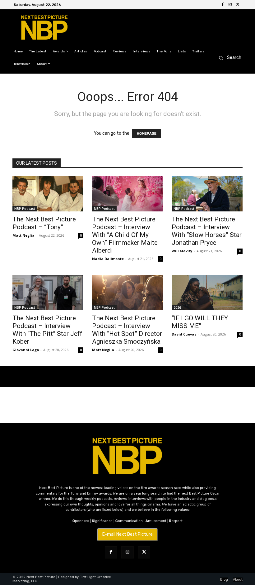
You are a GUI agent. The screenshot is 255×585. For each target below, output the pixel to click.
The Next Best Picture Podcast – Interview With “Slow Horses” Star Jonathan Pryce (207, 230)
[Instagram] (230, 4)
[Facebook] (222, 4)
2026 (177, 307)
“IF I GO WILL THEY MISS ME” (200, 322)
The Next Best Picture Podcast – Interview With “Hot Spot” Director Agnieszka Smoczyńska (127, 329)
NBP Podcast (24, 208)
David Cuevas (184, 334)
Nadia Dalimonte (108, 258)
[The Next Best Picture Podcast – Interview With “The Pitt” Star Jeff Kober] (47, 292)
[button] (228, 57)
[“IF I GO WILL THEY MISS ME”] (207, 292)
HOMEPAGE (146, 134)
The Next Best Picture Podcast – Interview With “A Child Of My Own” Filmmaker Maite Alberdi (125, 234)
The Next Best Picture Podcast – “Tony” (44, 223)
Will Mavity (182, 251)
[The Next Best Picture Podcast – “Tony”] (47, 193)
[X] (237, 4)
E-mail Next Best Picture (127, 534)
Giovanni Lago (25, 349)
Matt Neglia (23, 235)
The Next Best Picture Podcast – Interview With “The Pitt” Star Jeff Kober (47, 329)
